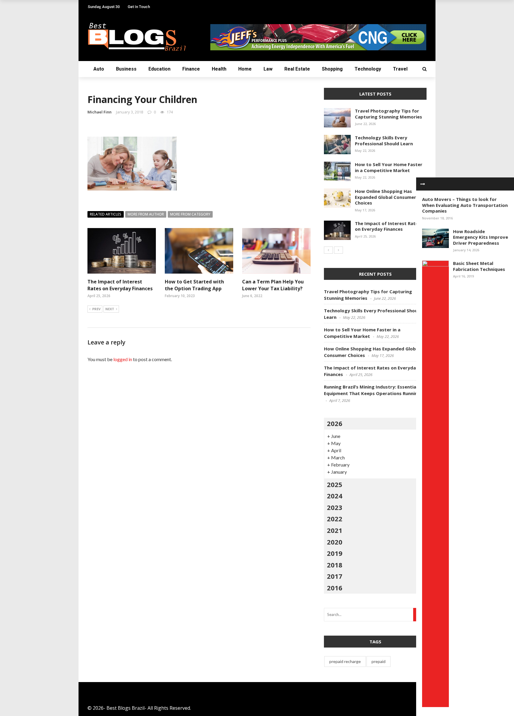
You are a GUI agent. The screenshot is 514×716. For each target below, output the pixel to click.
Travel (400, 69)
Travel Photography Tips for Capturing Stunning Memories (388, 114)
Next (109, 309)
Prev (96, 309)
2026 (334, 423)
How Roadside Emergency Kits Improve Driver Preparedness (480, 237)
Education (159, 69)
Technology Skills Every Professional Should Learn (384, 140)
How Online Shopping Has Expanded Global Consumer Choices (385, 197)
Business (126, 69)
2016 (334, 587)
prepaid (379, 661)
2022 (334, 518)
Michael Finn (99, 112)
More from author (146, 214)
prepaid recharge (345, 661)
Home (245, 69)
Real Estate (297, 69)
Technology (368, 69)
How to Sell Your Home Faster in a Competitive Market (388, 167)
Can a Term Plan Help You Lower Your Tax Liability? (273, 284)
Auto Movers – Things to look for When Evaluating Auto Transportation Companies (465, 205)
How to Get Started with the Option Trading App (194, 284)
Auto (98, 69)
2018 (334, 564)
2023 (334, 507)
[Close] (422, 184)
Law (268, 69)
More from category (190, 214)
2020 (334, 541)
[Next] (338, 250)
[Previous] (328, 250)
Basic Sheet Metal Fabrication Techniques (479, 266)
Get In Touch (139, 6)
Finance (191, 69)
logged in (122, 359)
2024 (334, 495)
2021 (334, 530)
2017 (334, 576)
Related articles (105, 214)
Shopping (332, 69)
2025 (334, 484)
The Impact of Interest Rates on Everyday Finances (120, 284)
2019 (334, 553)
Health (219, 69)
